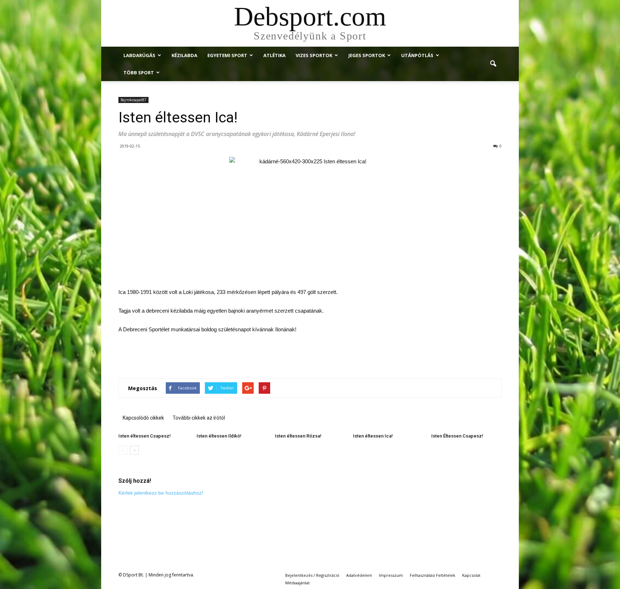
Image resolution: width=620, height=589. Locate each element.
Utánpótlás (417, 55)
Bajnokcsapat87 (133, 99)
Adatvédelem (359, 575)
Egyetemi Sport (227, 55)
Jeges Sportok (366, 55)
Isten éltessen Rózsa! (298, 436)
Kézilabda (184, 55)
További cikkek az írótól (199, 418)
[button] (493, 64)
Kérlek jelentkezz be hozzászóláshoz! (160, 493)
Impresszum (391, 575)
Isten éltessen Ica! (373, 436)
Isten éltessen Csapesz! (144, 436)
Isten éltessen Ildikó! (219, 436)
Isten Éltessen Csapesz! (457, 436)
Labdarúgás (139, 55)
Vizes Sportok (314, 55)
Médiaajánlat (297, 582)
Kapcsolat (471, 575)
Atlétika (274, 55)
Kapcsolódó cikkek (143, 418)
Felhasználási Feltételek (432, 575)
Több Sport (138, 72)
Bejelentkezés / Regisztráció (312, 575)
